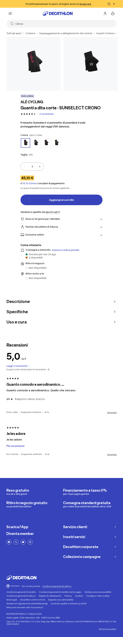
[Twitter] (16, 542)
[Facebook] (9, 542)
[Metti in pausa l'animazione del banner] (108, 3)
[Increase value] (40, 166)
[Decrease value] (24, 166)
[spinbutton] (32, 166)
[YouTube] (23, 542)
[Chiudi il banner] (114, 3)
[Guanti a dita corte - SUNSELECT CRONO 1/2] (33, 64)
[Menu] (10, 13)
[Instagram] (30, 542)
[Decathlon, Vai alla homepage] (58, 13)
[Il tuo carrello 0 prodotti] (113, 13)
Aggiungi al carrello (61, 199)
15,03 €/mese (30, 183)
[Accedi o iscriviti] (105, 13)
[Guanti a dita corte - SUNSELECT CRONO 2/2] (91, 64)
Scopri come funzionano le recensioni (26, 369)
